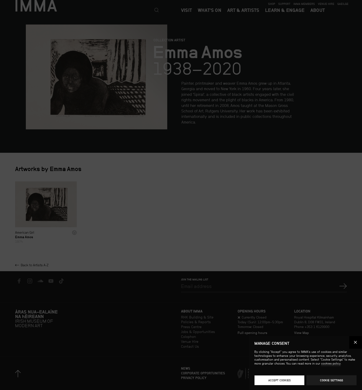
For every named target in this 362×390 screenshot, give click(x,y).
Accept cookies (279, 380)
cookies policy (331, 363)
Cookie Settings (331, 380)
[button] (355, 342)
